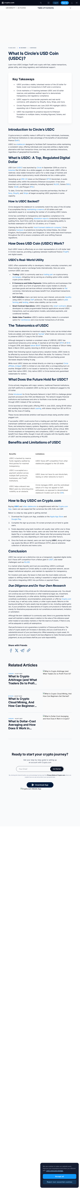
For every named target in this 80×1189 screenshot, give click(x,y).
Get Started (57, 769)
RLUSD (27, 562)
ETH (48, 179)
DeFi (17, 140)
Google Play (16, 519)
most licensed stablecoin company (47, 227)
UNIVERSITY (10, 8)
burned (41, 334)
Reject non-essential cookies (59, 1182)
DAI (62, 493)
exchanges (16, 277)
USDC (19, 168)
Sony (10, 193)
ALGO (56, 184)
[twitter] (16, 650)
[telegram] (22, 650)
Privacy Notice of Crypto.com (56, 775)
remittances (25, 320)
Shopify (16, 193)
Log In (56, 3)
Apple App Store (56, 517)
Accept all (59, 1176)
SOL (68, 184)
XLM (16, 187)
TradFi (65, 252)
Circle (39, 168)
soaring (38, 408)
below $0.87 (35, 345)
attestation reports (41, 218)
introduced (17, 394)
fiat (66, 288)
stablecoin (21, 144)
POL (32, 187)
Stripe (25, 193)
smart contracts (60, 306)
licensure (19, 230)
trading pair (48, 274)
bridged (18, 366)
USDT (51, 560)
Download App (41, 785)
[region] (59, 1175)
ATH (61, 343)
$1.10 (68, 343)
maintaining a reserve (35, 209)
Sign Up (65, 3)
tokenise (11, 170)
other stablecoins (29, 506)
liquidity (68, 297)
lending (25, 302)
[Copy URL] (28, 650)
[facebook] (11, 650)
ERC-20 (24, 179)
